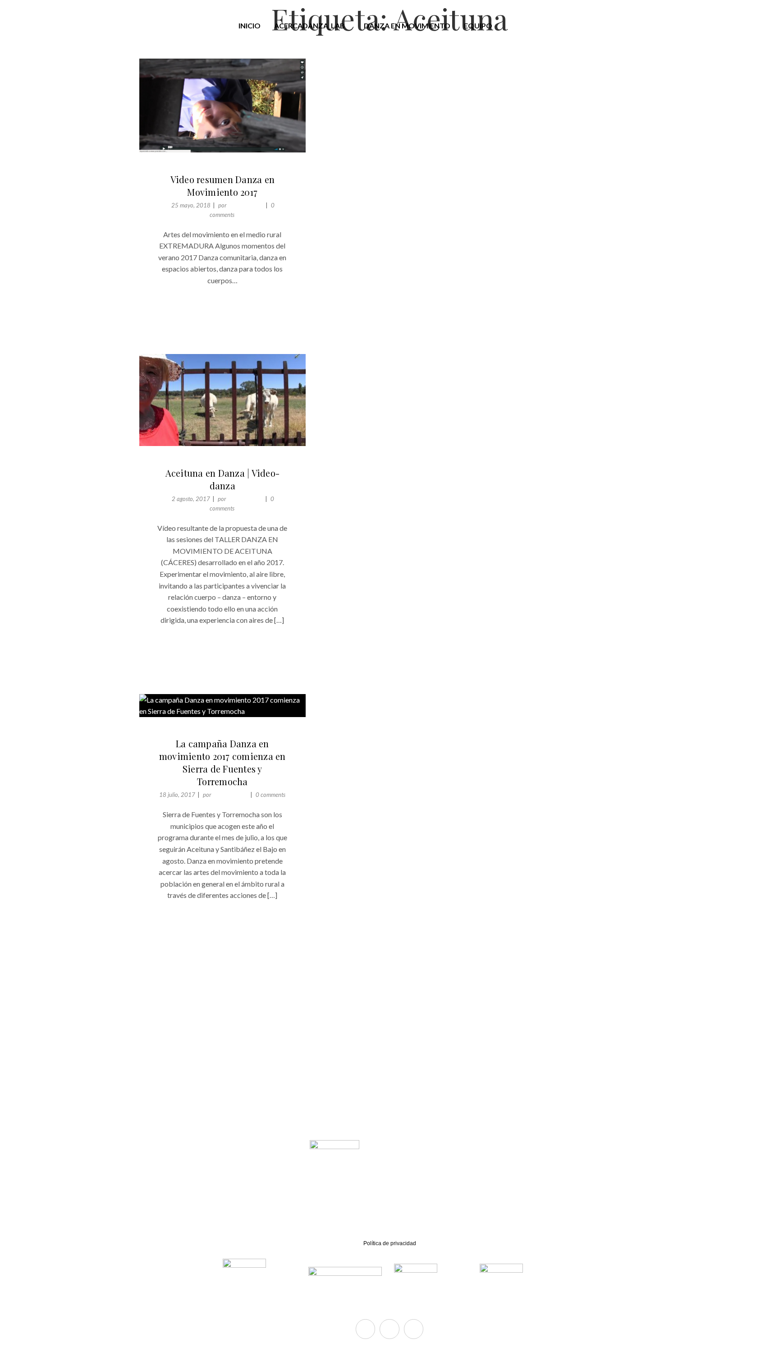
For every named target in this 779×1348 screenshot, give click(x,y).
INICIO (249, 25)
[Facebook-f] (365, 1329)
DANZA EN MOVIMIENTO (407, 25)
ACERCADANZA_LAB (309, 25)
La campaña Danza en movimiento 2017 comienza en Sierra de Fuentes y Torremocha (222, 762)
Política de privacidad (389, 1243)
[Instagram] (389, 1329)
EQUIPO (478, 25)
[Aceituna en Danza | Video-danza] (222, 400)
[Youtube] (413, 1329)
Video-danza (246, 461)
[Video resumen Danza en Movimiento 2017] (222, 105)
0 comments (270, 794)
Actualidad (191, 167)
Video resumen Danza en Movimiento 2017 (222, 185)
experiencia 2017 (246, 167)
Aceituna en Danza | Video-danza (222, 479)
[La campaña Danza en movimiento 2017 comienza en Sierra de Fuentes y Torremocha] (222, 705)
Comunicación (245, 205)
